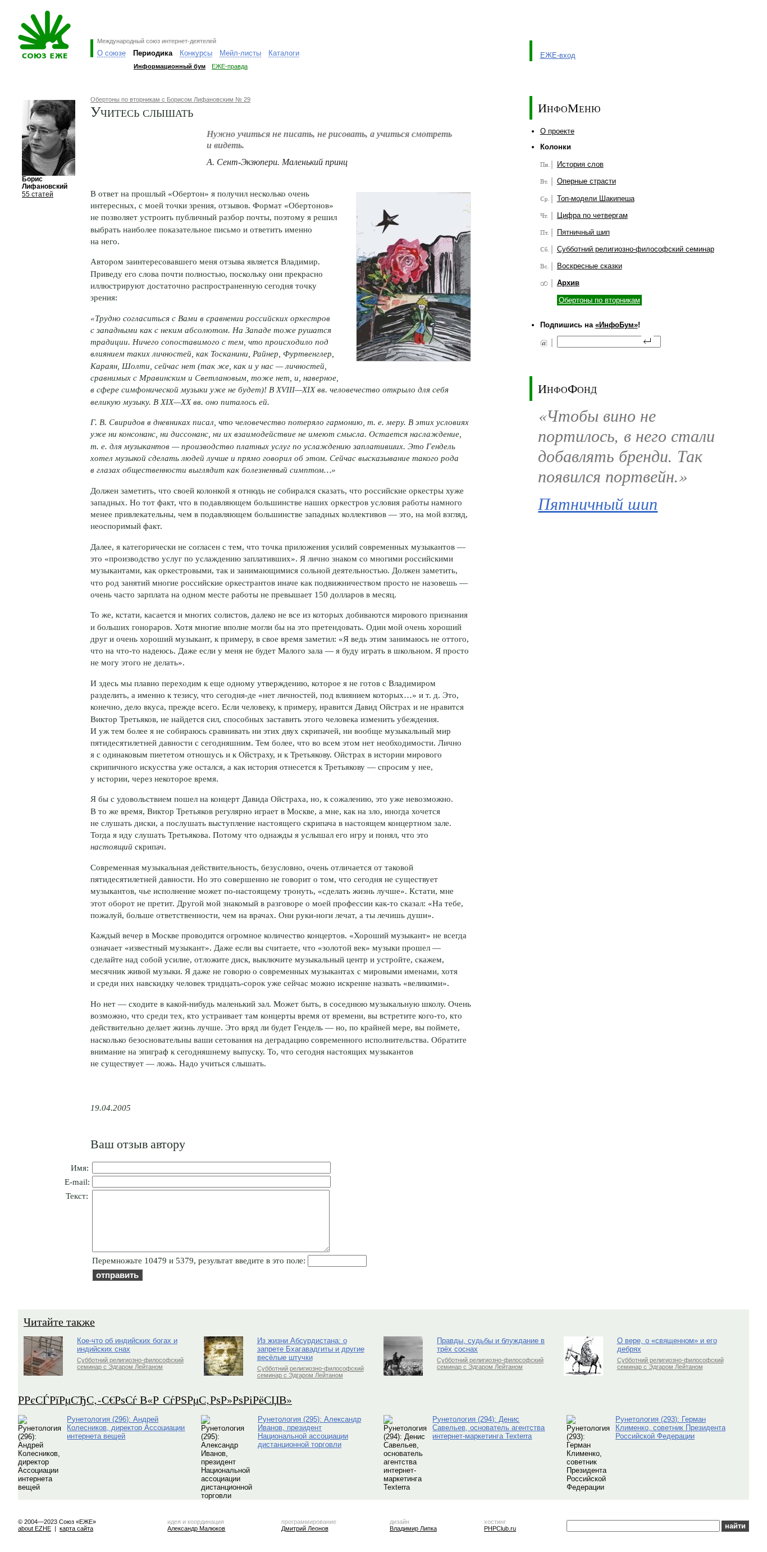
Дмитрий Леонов (304, 1528)
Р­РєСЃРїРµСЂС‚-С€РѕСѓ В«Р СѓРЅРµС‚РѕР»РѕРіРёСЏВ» (155, 1399)
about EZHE (34, 1528)
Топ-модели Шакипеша (595, 198)
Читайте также (59, 1321)
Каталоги (283, 53)
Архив (568, 283)
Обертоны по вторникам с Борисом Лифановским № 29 (170, 99)
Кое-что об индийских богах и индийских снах (127, 1344)
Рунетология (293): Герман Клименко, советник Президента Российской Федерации (670, 1427)
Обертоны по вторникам (599, 300)
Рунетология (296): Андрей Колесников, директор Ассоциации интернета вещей (126, 1427)
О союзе (111, 53)
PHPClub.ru (500, 1528)
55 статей (37, 194)
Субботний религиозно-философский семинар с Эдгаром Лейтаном (130, 1363)
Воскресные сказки (589, 266)
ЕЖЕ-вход (558, 55)
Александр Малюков (196, 1528)
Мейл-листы (240, 53)
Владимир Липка (413, 1528)
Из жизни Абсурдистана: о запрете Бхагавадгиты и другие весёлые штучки (310, 1349)
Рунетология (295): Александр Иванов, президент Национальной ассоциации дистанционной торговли (309, 1432)
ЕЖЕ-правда (230, 66)
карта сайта (76, 1528)
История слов (580, 164)
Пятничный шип (583, 232)
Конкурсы (196, 53)
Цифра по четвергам (592, 215)
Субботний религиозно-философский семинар (635, 249)
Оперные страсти (586, 181)
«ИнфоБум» (616, 325)
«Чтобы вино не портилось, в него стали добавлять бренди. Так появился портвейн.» (626, 445)
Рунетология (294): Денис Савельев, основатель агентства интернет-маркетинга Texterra (488, 1427)
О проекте (557, 131)
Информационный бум (170, 66)
